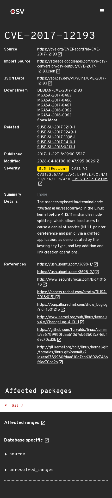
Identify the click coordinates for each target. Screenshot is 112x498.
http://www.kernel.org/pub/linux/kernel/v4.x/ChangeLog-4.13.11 (72, 320)
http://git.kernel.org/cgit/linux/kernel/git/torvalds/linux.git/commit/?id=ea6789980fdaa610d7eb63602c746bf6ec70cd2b (72, 355)
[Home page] (17, 13)
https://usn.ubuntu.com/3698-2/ (65, 272)
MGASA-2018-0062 (54, 110)
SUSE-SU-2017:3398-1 (56, 137)
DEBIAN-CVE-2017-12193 (59, 90)
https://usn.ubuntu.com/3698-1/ (65, 264)
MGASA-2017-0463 (54, 95)
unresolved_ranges (31, 470)
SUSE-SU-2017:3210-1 (56, 127)
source (17, 454)
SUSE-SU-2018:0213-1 (56, 147)
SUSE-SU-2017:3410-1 (56, 142)
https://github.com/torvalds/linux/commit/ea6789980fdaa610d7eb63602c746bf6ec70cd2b (72, 334)
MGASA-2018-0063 (54, 115)
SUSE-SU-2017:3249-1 (56, 132)
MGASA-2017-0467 (54, 105)
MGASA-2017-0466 (54, 100)
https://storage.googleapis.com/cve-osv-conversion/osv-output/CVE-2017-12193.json (72, 66)
